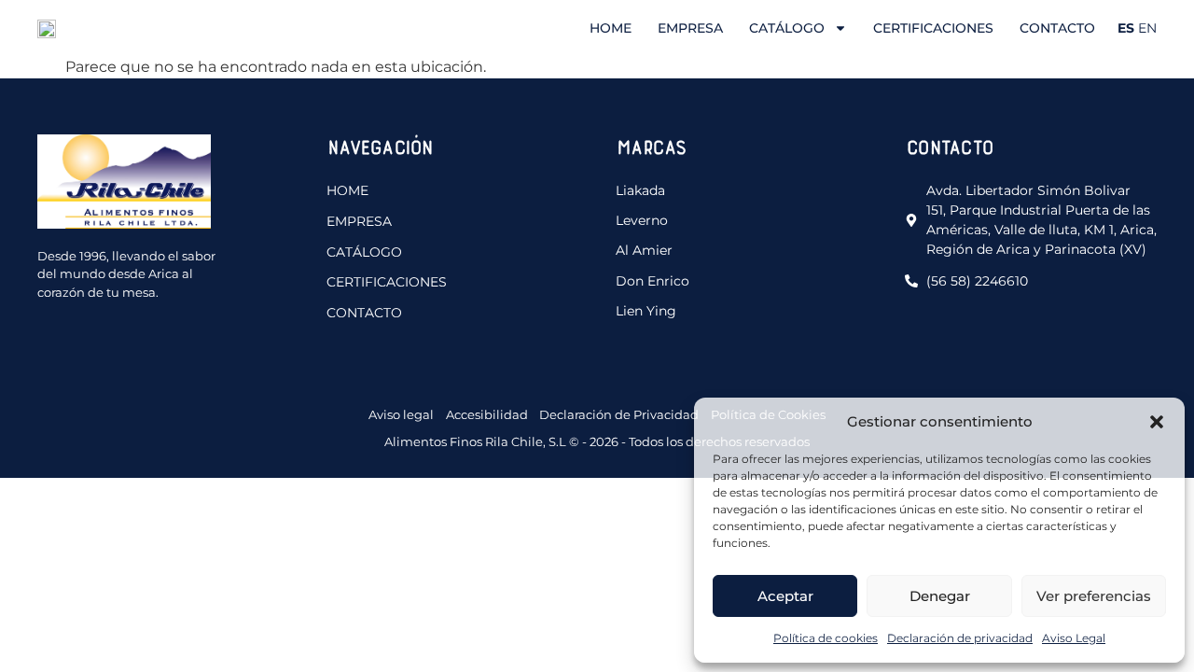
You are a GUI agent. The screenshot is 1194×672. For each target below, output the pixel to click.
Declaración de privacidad (960, 638)
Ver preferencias (1093, 596)
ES (1126, 28)
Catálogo (787, 28)
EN (1147, 28)
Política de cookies (825, 638)
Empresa (690, 28)
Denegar (939, 596)
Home (611, 28)
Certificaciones (933, 28)
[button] (1156, 422)
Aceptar (785, 596)
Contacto (1057, 28)
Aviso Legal (1073, 638)
